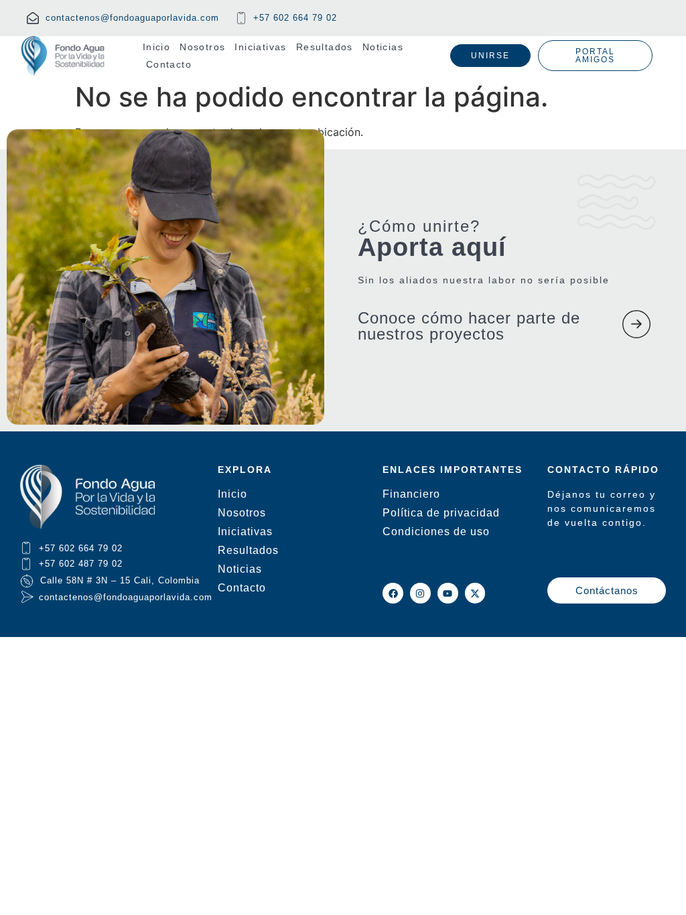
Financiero (411, 494)
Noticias (382, 47)
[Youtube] (447, 593)
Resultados (324, 47)
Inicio (156, 47)
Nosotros (202, 47)
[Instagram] (420, 593)
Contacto (169, 64)
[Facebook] (393, 593)
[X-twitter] (475, 593)
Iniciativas (260, 47)
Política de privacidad (441, 512)
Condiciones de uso (436, 531)
